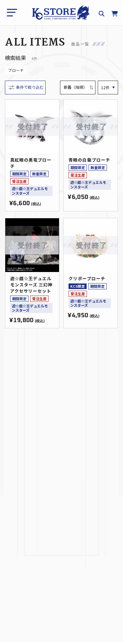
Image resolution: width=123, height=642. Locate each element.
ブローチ (16, 70)
